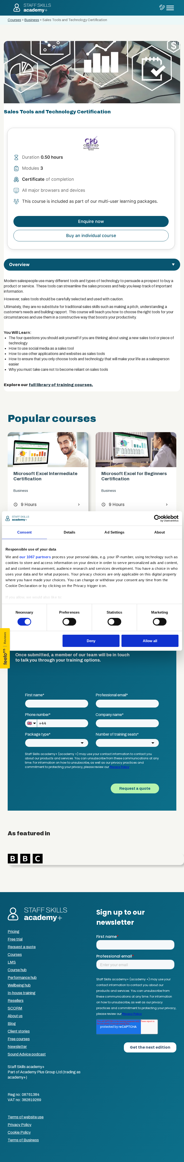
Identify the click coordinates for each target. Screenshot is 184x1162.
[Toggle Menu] (170, 8)
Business (31, 20)
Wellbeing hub (19, 985)
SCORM (15, 1008)
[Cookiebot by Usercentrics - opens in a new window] (157, 518)
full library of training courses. (61, 385)
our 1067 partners (35, 557)
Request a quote (22, 947)
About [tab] (159, 532)
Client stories (19, 1031)
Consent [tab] (24, 532)
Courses (14, 20)
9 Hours (62, 504)
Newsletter (17, 1047)
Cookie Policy (19, 1132)
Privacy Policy (19, 1125)
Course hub (17, 970)
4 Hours (150, 509)
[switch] (69, 622)
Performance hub (22, 978)
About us (15, 1016)
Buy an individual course (91, 235)
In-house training (21, 993)
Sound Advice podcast (27, 1054)
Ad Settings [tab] (114, 532)
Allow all (150, 641)
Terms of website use (26, 1117)
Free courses (19, 1039)
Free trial (15, 939)
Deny (91, 641)
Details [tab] (69, 532)
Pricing (13, 932)
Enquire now (91, 221)
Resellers (15, 1001)
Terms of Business (23, 1140)
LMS (12, 962)
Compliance (148, 496)
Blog (12, 1024)
